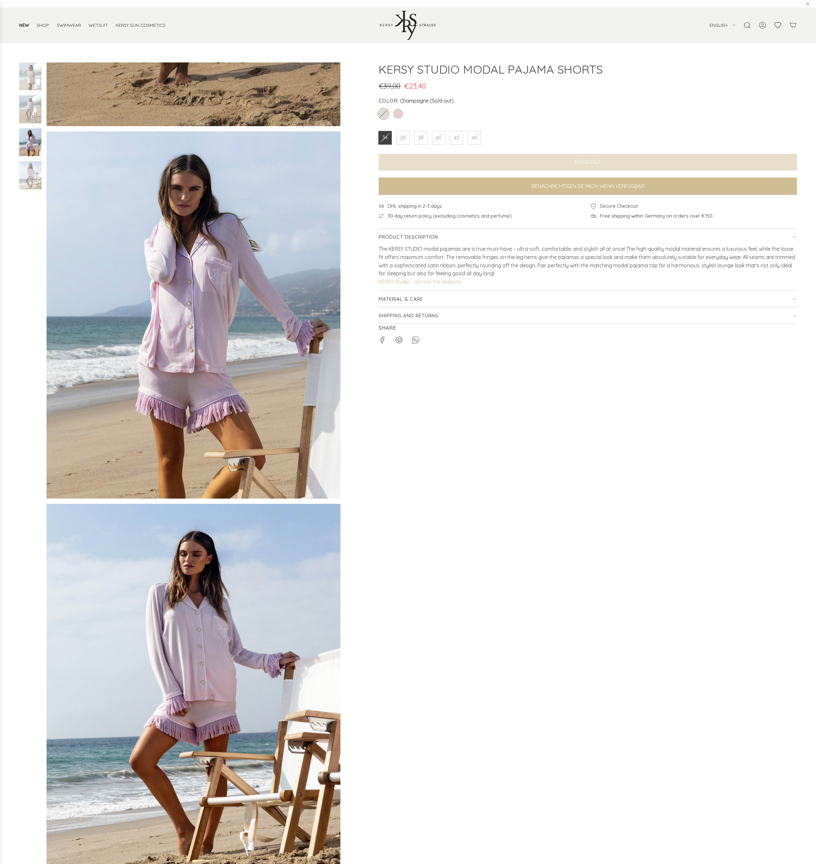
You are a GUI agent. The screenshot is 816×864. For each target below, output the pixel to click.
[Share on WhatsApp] (415, 341)
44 (474, 137)
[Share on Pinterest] (399, 341)
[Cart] (793, 25)
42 (456, 137)
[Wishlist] (777, 25)
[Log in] (762, 25)
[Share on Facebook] (382, 341)
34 (385, 137)
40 (438, 137)
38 (421, 137)
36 (402, 137)
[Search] (747, 25)
